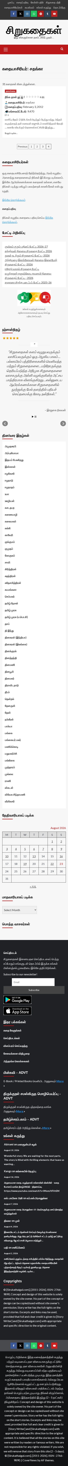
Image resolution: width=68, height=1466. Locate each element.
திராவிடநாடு (12, 685)
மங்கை (9, 733)
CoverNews (29, 1460)
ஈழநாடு (9, 480)
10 (6, 856)
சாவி (7, 562)
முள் (17, 1220)
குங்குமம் (10, 541)
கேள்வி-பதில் (37, 2)
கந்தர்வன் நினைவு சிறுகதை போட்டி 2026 (28, 251)
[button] (5, 49)
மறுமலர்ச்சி (11, 753)
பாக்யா (8, 726)
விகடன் (9, 787)
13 (34, 856)
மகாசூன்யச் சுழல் (27, 1144)
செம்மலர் (10, 596)
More (60, 1081)
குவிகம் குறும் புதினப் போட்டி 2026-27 (26, 246)
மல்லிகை (10, 760)
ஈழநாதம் (9, 487)
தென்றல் (9, 698)
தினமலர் (9, 678)
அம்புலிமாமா (12, 453)
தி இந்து (9, 630)
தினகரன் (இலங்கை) (16, 644)
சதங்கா (30, 102)
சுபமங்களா (11, 589)
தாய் (7, 623)
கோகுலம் (10, 555)
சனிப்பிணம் (18, 1247)
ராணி (8, 780)
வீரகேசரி (10, 801)
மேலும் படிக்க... (11, 133)
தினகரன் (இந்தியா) (16, 637)
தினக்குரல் (11, 651)
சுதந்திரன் (10, 576)
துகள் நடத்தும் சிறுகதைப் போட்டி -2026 (27, 255)
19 (25, 863)
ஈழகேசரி (10, 473)
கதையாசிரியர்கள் (13, 7)
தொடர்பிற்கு (59, 7)
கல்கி (8, 528)
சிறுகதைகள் (34, 30)
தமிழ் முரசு (10, 610)
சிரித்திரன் (10, 569)
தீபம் (7, 692)
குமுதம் (9, 548)
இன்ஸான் (10, 466)
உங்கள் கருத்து (43, 7)
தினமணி (10, 664)
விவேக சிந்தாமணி (15, 794)
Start (33, 417)
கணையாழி (11, 514)
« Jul (33, 886)
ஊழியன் (9, 500)
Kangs (8, 1171)
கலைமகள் (10, 521)
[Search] (62, 49)
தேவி (8, 712)
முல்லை (9, 774)
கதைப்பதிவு (22, 2)
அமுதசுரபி (10, 446)
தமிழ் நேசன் (11, 603)
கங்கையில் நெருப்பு (26, 1171)
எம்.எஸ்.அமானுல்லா (37, 1198)
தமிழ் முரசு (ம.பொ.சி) (16, 616)
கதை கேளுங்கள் (12, 1030)
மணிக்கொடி (11, 746)
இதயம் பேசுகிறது (14, 459)
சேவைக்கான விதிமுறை (16, 1053)
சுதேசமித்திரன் (13, 582)
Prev (5, 423)
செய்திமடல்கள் (11, 1038)
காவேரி (9, 535)
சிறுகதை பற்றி (53, 2)
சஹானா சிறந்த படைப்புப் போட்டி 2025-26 (28, 282)
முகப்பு (11, 2)
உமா (7, 494)
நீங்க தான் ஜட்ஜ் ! (24, 97)
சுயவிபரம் (29, 7)
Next (63, 423)
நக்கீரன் (9, 719)
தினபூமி (9, 671)
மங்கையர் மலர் (13, 739)
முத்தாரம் (10, 767)
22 (52, 863)
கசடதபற (9, 507)
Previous (22, 146)
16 (61, 856)
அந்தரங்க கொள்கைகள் (16, 1061)
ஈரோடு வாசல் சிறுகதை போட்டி (22, 269)
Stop (35, 417)
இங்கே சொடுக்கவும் (13, 200)
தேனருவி (10, 705)
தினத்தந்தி (11, 657)
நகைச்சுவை (10, 91)
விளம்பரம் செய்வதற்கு (15, 1045)
